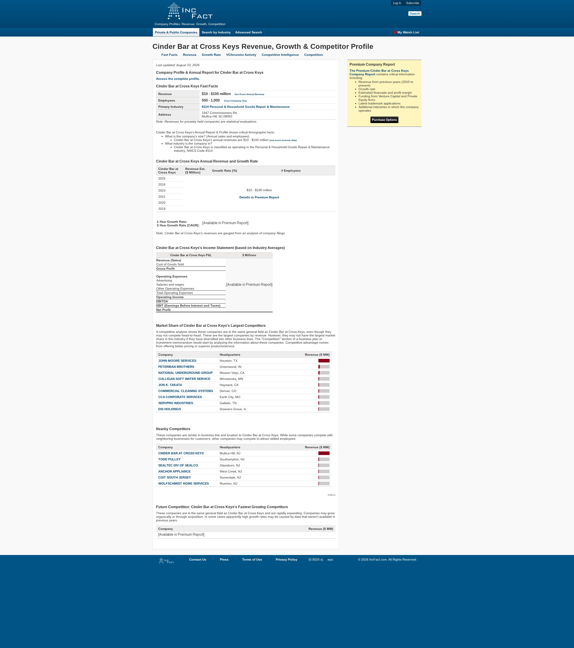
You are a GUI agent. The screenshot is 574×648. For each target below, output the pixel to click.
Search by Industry (216, 32)
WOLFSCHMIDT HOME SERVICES (183, 483)
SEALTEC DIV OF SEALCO (178, 465)
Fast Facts (169, 54)
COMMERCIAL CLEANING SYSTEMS (185, 391)
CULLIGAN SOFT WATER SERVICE (184, 379)
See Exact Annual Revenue (249, 94)
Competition (313, 54)
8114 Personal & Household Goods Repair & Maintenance (246, 106)
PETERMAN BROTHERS (176, 366)
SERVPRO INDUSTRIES (175, 403)
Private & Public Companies (176, 32)
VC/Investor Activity (241, 54)
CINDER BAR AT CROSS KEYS (181, 453)
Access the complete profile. (178, 78)
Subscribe (412, 3)
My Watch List (408, 32)
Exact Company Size (235, 101)
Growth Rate (211, 54)
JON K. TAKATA (170, 385)
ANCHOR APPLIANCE (174, 471)
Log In (397, 3)
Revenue (189, 54)
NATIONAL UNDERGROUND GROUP (185, 373)
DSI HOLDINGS (169, 409)
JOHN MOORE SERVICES (177, 360)
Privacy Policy (286, 559)
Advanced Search (248, 32)
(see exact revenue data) (283, 140)
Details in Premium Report (259, 197)
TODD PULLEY (169, 459)
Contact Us (197, 559)
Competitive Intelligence (280, 54)
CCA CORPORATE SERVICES (180, 397)
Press (224, 559)
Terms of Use (252, 559)
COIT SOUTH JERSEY (174, 477)
